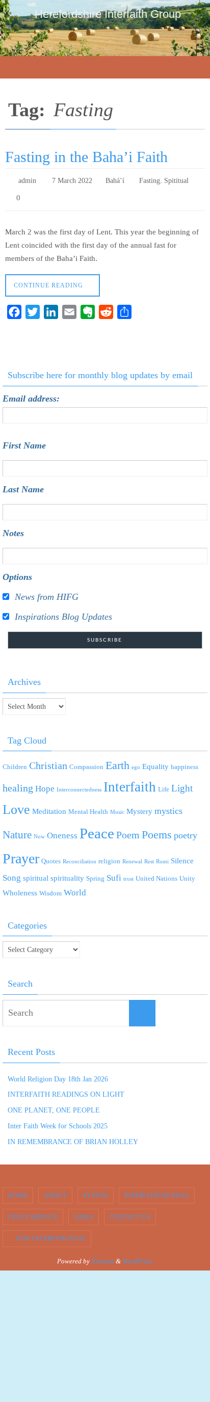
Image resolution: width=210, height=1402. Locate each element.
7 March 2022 (72, 179)
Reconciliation (79, 857)
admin (27, 179)
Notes (13, 528)
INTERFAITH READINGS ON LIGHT (66, 1090)
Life (163, 784)
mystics (168, 806)
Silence (182, 856)
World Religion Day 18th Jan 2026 (58, 1074)
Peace (97, 829)
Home (18, 1190)
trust (128, 874)
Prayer (21, 854)
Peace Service (33, 1212)
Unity (187, 874)
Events (95, 1190)
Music (117, 807)
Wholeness (20, 888)
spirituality (67, 873)
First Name (24, 441)
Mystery (139, 807)
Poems (157, 830)
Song (12, 873)
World (75, 887)
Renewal (132, 857)
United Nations (156, 874)
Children (15, 762)
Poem (128, 830)
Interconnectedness (79, 785)
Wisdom (50, 888)
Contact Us (130, 1212)
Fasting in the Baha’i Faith (86, 156)
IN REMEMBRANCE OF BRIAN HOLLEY (73, 1137)
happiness (184, 762)
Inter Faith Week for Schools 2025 (58, 1121)
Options (17, 572)
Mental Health (88, 807)
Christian (48, 760)
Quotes (51, 856)
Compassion (86, 762)
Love (16, 805)
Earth (117, 761)
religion (109, 856)
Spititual (176, 179)
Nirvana (102, 1256)
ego (136, 762)
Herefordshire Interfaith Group (108, 14)
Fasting (149, 179)
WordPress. (137, 1256)
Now (39, 832)
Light (182, 783)
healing (18, 783)
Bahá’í (115, 179)
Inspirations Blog (157, 1190)
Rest (149, 857)
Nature (17, 830)
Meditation (49, 807)
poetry (185, 831)
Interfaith (129, 782)
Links (84, 1212)
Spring (95, 874)
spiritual (35, 873)
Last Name (23, 485)
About (55, 1190)
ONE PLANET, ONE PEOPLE (54, 1105)
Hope (45, 784)
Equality (155, 762)
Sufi (114, 873)
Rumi (162, 857)
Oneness (62, 831)
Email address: (31, 394)
